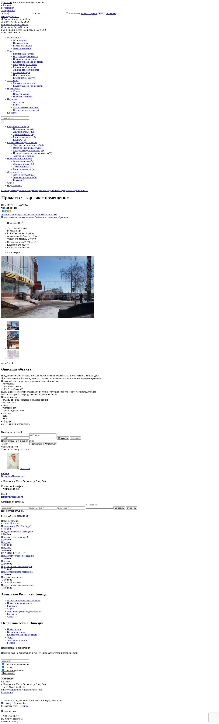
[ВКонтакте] (3, 211)
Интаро (24, 706)
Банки (16, 104)
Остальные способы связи (14, 24)
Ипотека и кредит (22, 75)
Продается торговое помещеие (16, 566)
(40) (23, 131)
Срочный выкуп (21, 72)
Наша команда (20, 43)
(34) (23, 161)
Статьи (16, 91)
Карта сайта (20, 703)
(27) (28, 150)
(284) (28, 145)
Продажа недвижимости (25, 56)
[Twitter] (6, 211)
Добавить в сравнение (46, 217)
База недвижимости (20, 190)
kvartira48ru (7, 692)
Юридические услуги (24, 78)
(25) (23, 134)
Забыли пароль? (89, 13)
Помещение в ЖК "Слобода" (16, 526)
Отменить (111, 13)
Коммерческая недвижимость (28, 61)
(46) (23, 129)
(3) (23, 169)
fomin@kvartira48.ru (12, 496)
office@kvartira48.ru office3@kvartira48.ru (21, 689)
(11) (23, 166)
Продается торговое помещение (17, 555)
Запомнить (74, 13)
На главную (7, 703)
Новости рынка (21, 94)
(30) (25, 177)
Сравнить (63, 217)
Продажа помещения (11, 577)
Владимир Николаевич (13, 474)
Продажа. (6, 542)
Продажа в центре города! (14, 537)
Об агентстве (20, 40)
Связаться (25, 468)
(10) (24, 137)
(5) (19, 140)
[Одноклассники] (9, 211)
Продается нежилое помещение (17, 531)
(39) (32, 153)
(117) (28, 148)
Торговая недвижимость (75, 190)
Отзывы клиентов (22, 48)
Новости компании (14, 670)
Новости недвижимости (17, 664)
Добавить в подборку (12, 214)
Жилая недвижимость (24, 83)
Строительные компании (26, 107)
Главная (5, 190)
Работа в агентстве (22, 45)
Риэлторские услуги (23, 53)
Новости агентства (22, 96)
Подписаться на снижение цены (17, 217)
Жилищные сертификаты (26, 70)
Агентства (18, 102)
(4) (24, 156)
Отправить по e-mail (46, 214)
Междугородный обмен (25, 64)
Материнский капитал (24, 67)
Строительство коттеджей (26, 110)
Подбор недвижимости (25, 59)
